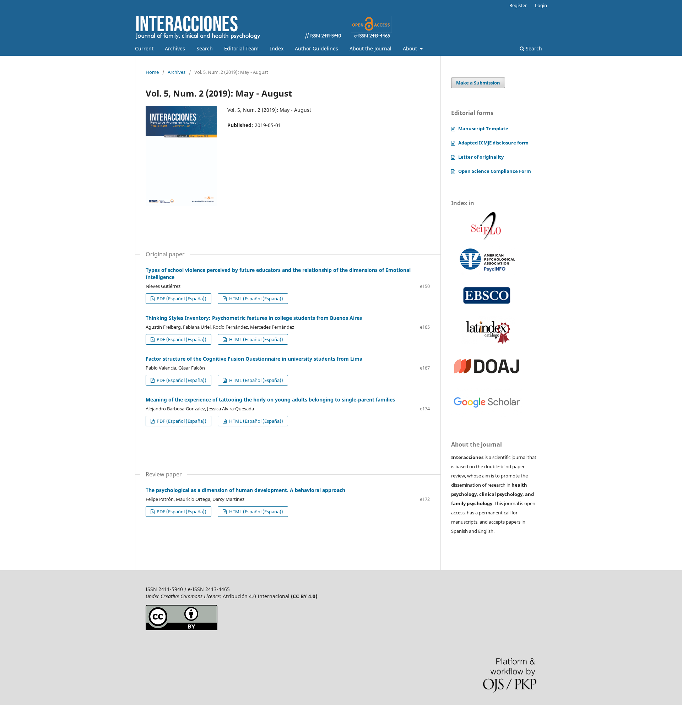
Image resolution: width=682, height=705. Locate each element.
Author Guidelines (316, 48)
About (410, 48)
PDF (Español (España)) (181, 298)
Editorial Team (241, 48)
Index (276, 48)
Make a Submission (478, 83)
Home (152, 72)
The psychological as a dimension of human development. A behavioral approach (245, 490)
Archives (175, 48)
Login (541, 5)
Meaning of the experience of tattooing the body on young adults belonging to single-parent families (270, 399)
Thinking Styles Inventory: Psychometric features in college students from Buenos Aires (254, 318)
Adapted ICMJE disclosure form (493, 143)
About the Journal (370, 48)
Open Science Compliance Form (494, 171)
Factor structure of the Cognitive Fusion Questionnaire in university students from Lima (254, 358)
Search (204, 48)
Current (144, 48)
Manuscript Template (483, 128)
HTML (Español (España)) (255, 298)
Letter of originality (481, 157)
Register (518, 5)
